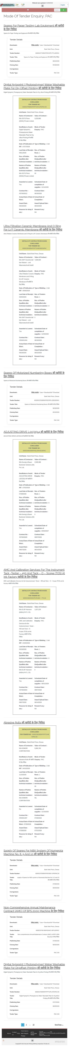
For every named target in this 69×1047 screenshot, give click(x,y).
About (9, 1033)
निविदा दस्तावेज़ (35, 45)
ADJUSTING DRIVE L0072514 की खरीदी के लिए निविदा (34, 431)
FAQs (18, 1033)
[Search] (63, 10)
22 (33, 1025)
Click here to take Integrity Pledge (24, 1033)
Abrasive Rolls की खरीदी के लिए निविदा (24, 722)
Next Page (59, 1025)
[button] (42, 5)
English (63, 5)
